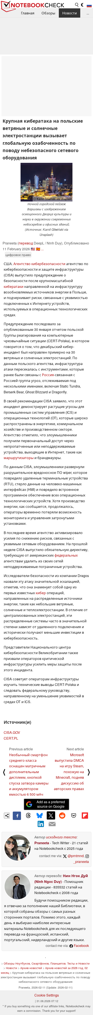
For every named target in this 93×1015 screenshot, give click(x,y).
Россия (48, 374)
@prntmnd (75, 855)
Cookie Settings (46, 995)
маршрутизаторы (19, 457)
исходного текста (61, 837)
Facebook (81, 945)
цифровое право (18, 254)
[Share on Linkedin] (41, 824)
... (88, 13)
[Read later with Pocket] (73, 815)
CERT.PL (11, 738)
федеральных (66, 555)
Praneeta (41, 842)
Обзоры (48, 13)
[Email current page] (52, 824)
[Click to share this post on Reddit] (62, 815)
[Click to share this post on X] (51, 815)
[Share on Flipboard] (85, 815)
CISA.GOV (12, 732)
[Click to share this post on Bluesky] (39, 816)
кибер (41, 592)
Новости (69, 13)
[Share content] (7, 815)
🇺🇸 (33, 248)
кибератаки (14, 286)
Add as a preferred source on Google (51, 804)
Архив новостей (31, 968)
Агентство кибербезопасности (39, 263)
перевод (26, 243)
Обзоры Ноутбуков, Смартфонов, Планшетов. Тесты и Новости (47, 963)
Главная (27, 13)
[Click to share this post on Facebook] (17, 816)
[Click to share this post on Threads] (28, 816)
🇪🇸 (38, 248)
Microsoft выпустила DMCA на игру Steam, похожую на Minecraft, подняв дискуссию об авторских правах (69, 771)
